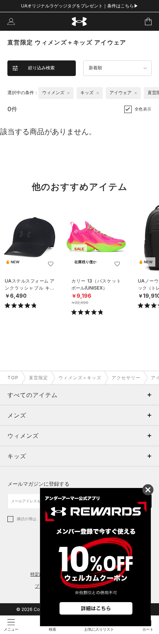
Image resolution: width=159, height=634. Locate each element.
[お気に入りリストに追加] (50, 264)
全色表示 (143, 109)
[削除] (68, 93)
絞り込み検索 (41, 67)
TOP (12, 377)
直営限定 (38, 377)
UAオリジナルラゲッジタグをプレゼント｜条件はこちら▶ (79, 6)
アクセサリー (126, 377)
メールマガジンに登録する (38, 484)
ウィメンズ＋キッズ (80, 377)
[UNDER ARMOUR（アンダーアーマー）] (80, 22)
